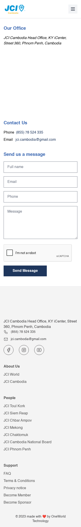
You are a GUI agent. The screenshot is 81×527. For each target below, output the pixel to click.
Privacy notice (15, 488)
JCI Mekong (13, 428)
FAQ (7, 474)
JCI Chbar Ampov (18, 421)
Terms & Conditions (19, 481)
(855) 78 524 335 (29, 132)
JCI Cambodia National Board (28, 442)
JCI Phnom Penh (17, 449)
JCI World (11, 375)
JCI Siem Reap (16, 413)
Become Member (17, 495)
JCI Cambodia (15, 382)
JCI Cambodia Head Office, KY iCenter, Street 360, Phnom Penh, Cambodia (40, 324)
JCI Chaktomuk (16, 435)
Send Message (25, 271)
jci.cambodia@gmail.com (35, 140)
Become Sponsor (17, 502)
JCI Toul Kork (14, 406)
